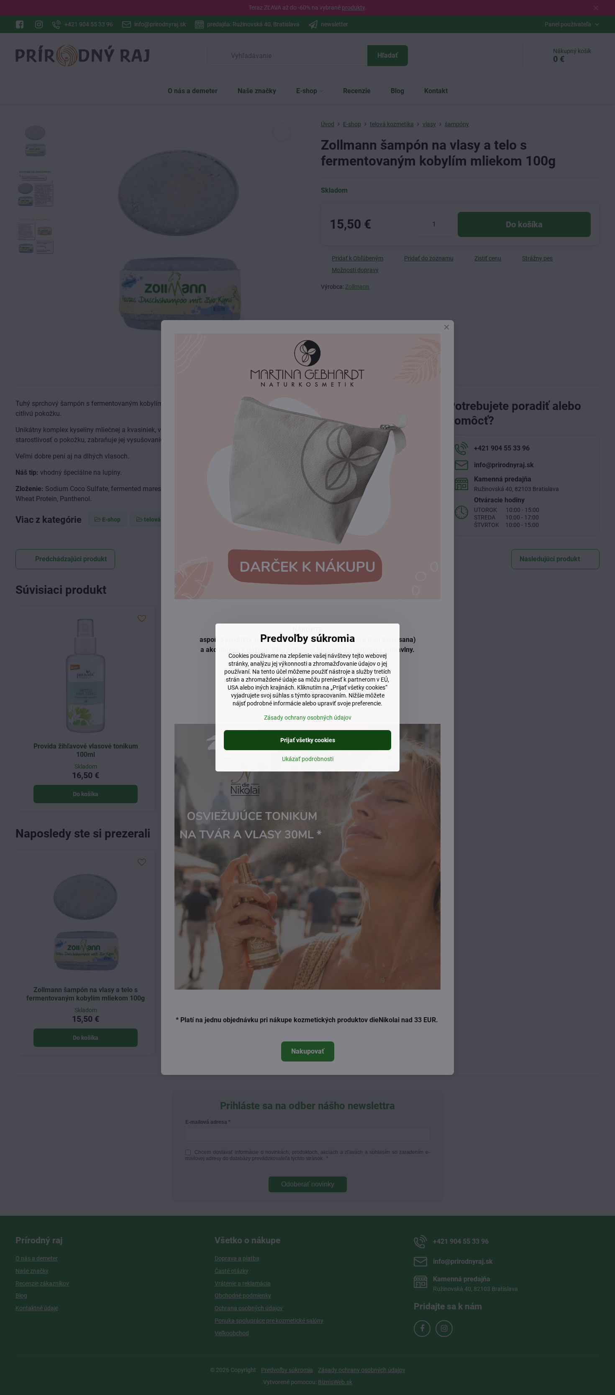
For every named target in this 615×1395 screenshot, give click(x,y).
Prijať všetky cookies (307, 740)
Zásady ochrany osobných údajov (307, 717)
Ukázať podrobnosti (307, 759)
